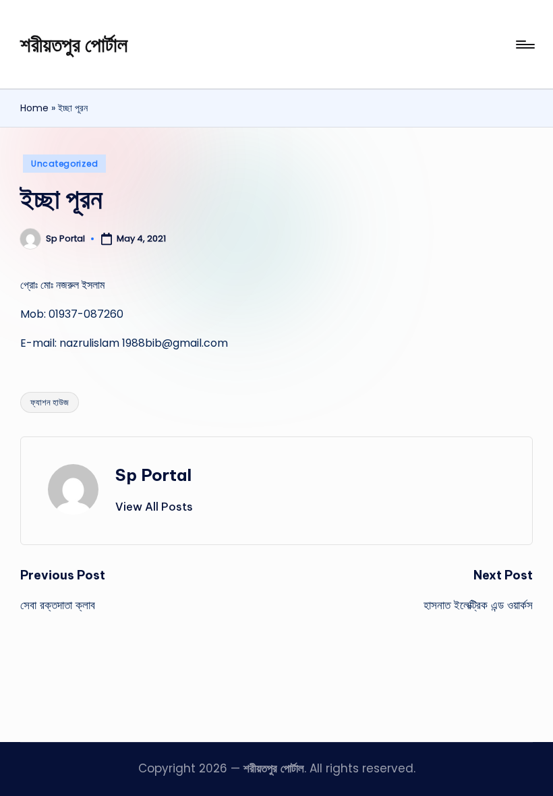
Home (34, 108)
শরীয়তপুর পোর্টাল (73, 44)
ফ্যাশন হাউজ (49, 402)
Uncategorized (64, 163)
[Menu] (524, 44)
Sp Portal (153, 475)
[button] (154, 506)
